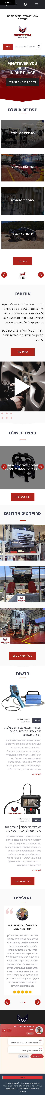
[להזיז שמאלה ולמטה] (2, 3)
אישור (23, 1078)
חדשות (37, 720)
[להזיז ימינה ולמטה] (3, 3)
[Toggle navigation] (36, 4)
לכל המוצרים (22, 497)
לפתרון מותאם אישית (22, 82)
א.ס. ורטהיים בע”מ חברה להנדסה (22, 17)
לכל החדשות (22, 881)
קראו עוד (22, 351)
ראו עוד (22, 261)
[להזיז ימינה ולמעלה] (3, 2)
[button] (4, 275)
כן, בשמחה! (37, 1056)
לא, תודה (23, 1056)
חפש (8, 46)
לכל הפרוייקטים (22, 655)
